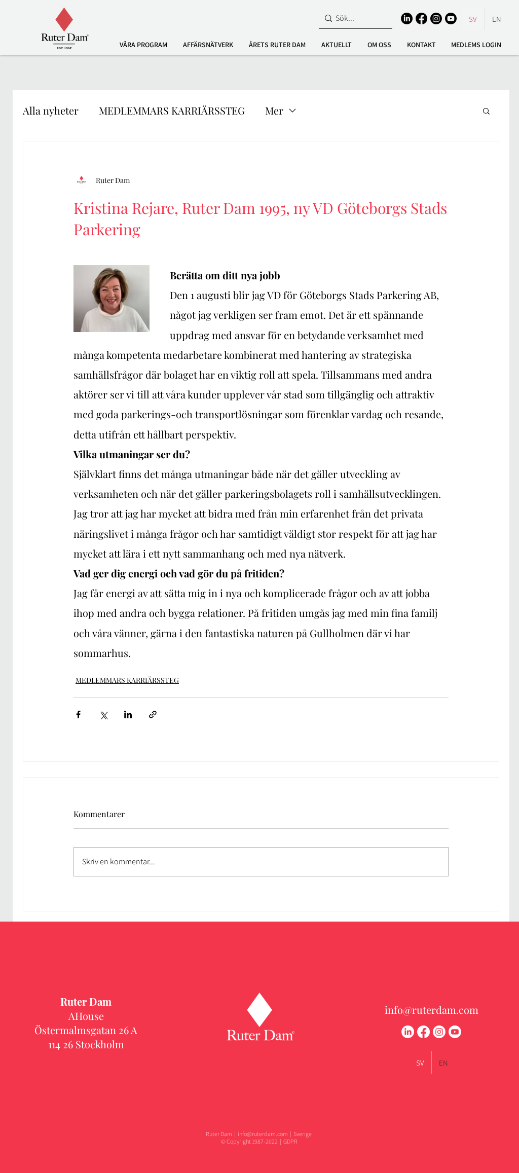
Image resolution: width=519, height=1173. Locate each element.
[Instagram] (436, 18)
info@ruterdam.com (431, 1009)
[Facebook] (421, 18)
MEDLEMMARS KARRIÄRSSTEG (172, 110)
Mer (274, 110)
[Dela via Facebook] (78, 714)
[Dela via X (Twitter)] (103, 714)
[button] (143, 44)
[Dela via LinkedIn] (128, 714)
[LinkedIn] (407, 18)
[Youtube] (451, 18)
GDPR (290, 1141)
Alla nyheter (51, 110)
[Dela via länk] (153, 714)
